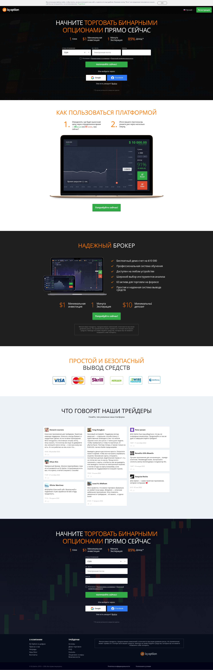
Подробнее (81, 4)
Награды (33, 649)
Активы (72, 644)
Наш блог (33, 652)
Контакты (33, 655)
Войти (114, 83)
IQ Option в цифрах (37, 644)
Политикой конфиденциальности (122, 58)
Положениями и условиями (100, 58)
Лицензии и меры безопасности (76, 656)
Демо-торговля (75, 647)
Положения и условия (143, 666)
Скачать (72, 652)
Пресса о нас (34, 647)
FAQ (70, 649)
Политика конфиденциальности (119, 666)
